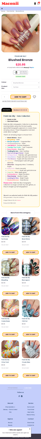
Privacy (22, 437)
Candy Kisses (5, 321)
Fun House (4, 239)
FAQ (10, 412)
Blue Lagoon (26, 280)
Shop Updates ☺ (10, 407)
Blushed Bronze (20, 11)
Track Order (30, 409)
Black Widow (26, 239)
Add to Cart (20, 97)
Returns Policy (31, 415)
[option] (20, 33)
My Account (30, 407)
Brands (3, 11)
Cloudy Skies (26, 362)
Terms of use (15, 437)
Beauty (10, 425)
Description (6, 110)
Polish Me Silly (10, 11)
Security (27, 437)
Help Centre (30, 412)
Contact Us (30, 425)
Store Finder (30, 422)
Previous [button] (3, 33)
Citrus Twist (5, 362)
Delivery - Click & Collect (10, 409)
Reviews (16, 110)
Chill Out (24, 321)
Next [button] (37, 33)
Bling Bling (4, 280)
